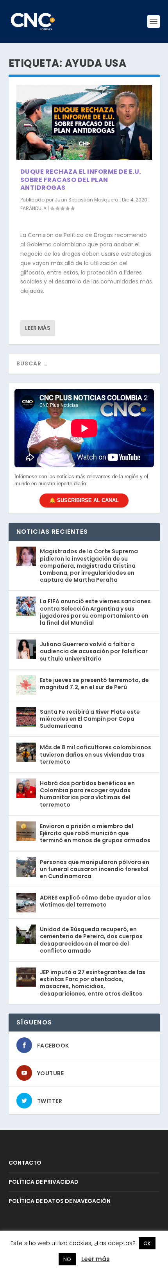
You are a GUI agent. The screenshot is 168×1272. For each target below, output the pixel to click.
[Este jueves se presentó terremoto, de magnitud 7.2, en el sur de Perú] (26, 685)
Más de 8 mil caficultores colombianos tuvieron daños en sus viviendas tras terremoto (95, 754)
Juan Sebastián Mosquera (86, 199)
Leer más (37, 328)
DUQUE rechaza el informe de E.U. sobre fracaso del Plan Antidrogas (80, 179)
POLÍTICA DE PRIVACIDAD (44, 1182)
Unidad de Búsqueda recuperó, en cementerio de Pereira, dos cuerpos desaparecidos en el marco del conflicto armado (91, 940)
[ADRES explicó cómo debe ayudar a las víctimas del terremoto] (26, 902)
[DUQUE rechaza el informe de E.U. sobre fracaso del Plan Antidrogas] (84, 122)
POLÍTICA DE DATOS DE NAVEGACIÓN (60, 1201)
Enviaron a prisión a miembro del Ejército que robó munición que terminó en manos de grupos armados (95, 833)
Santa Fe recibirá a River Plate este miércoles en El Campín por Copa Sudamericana (90, 719)
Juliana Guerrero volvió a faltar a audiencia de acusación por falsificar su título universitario (94, 651)
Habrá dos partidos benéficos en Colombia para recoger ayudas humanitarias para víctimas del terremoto (87, 794)
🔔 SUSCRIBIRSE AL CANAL (84, 500)
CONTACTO (25, 1163)
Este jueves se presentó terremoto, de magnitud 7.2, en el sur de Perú (94, 683)
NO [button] (67, 1259)
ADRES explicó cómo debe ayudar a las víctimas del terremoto (95, 901)
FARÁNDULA (33, 208)
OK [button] (147, 1243)
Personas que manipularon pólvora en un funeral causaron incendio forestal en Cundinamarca (94, 869)
